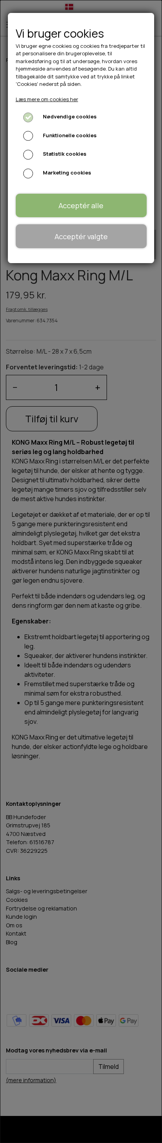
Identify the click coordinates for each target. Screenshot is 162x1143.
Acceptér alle (81, 205)
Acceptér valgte (81, 236)
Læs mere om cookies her (47, 99)
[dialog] (81, 571)
